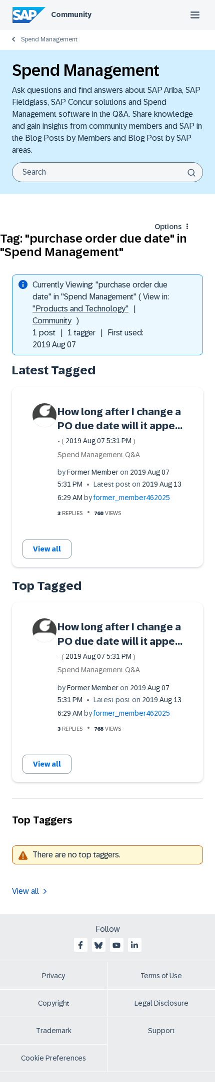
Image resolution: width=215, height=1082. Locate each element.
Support (161, 1031)
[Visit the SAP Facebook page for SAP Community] (80, 945)
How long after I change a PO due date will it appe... (120, 425)
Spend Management (49, 39)
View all (47, 549)
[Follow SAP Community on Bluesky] (98, 945)
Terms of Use (161, 976)
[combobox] (107, 172)
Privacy (53, 976)
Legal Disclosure (161, 1003)
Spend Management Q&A (99, 455)
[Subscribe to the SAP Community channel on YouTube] (116, 945)
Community (71, 14)
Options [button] (168, 227)
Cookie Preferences (53, 1058)
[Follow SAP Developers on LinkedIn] (134, 945)
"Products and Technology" (80, 308)
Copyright (54, 1003)
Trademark (54, 1031)
